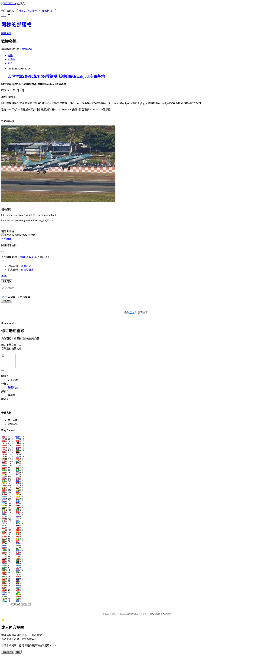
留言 (31, 257)
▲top (4, 275)
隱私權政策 (155, 614)
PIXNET (113, 614)
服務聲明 (167, 614)
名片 (10, 63)
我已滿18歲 (8, 652)
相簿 (10, 55)
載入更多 (7, 281)
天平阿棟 (6, 239)
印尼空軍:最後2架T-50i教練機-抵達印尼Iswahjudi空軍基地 (56, 76)
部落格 (11, 59)
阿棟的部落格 (16, 24)
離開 (18, 652)
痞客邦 (24, 257)
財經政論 (27, 49)
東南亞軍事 (27, 269)
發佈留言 (7, 301)
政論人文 (26, 266)
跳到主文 (6, 33)
